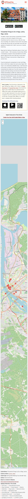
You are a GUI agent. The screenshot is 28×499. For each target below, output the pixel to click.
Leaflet (13, 467)
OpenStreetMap (19, 467)
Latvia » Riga (12, 474)
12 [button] (15, 283)
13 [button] (12, 285)
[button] (3, 121)
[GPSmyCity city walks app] (9, 2)
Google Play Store (13, 88)
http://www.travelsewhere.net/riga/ (10, 482)
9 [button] (22, 306)
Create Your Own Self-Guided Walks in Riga (14, 117)
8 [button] (5, 293)
